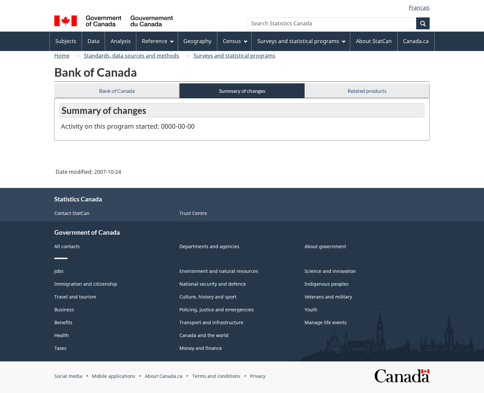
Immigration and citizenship (85, 284)
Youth (311, 309)
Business (64, 309)
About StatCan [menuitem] (374, 41)
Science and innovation (330, 271)
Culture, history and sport (207, 297)
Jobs (59, 271)
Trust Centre (193, 213)
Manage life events (326, 322)
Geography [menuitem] (197, 41)
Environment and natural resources (218, 271)
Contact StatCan (72, 213)
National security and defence (212, 284)
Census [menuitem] (232, 41)
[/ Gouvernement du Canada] (113, 21)
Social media (68, 376)
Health (61, 335)
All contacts (67, 246)
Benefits (63, 322)
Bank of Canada (117, 91)
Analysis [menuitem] (121, 41)
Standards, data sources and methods (131, 55)
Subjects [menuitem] (65, 41)
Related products (367, 91)
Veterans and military (328, 297)
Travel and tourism (75, 297)
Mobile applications (113, 376)
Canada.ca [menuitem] (416, 41)
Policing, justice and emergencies (216, 309)
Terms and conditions (216, 376)
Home (61, 55)
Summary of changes (242, 91)
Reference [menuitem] (154, 41)
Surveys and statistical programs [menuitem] (298, 41)
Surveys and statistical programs (234, 55)
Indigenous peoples (327, 284)
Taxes (60, 348)
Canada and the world (204, 335)
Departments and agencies (209, 246)
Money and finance (200, 348)
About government (325, 246)
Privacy (257, 376)
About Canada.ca (163, 376)
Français (419, 7)
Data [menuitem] (93, 41)
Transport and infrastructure (211, 322)
